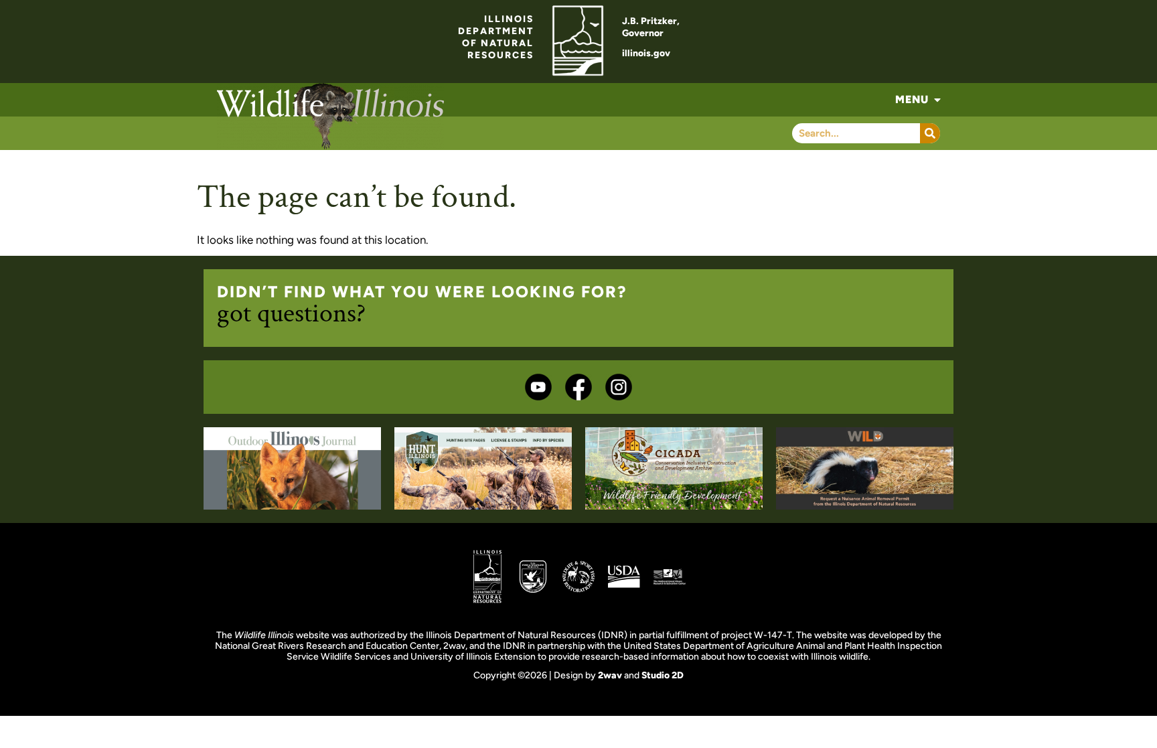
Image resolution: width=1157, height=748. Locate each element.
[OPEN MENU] (937, 100)
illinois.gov (646, 53)
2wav (610, 675)
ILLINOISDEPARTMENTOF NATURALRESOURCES (496, 37)
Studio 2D (662, 675)
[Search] (930, 133)
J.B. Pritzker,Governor (651, 27)
